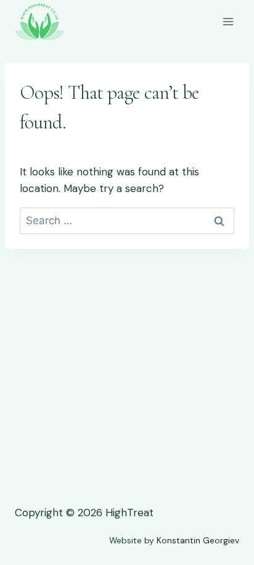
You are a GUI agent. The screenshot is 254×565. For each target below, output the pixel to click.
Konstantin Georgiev (198, 540)
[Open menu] (227, 21)
